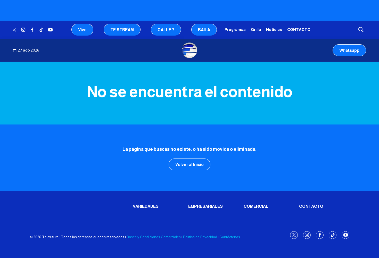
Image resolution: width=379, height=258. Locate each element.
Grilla (256, 29)
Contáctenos (229, 237)
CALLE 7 (166, 30)
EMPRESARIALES (205, 206)
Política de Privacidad (200, 237)
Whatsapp (349, 50)
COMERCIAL (256, 206)
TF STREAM (122, 30)
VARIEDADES (146, 206)
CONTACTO (298, 29)
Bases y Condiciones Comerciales (154, 237)
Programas (235, 29)
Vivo (82, 30)
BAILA (204, 30)
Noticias (274, 29)
